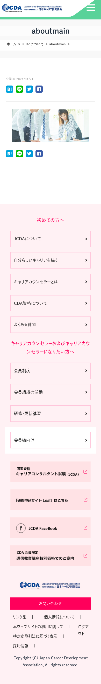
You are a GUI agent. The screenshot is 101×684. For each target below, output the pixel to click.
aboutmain (57, 44)
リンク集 (19, 617)
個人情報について (59, 617)
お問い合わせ (50, 603)
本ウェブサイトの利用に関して (38, 627)
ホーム (11, 44)
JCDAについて (33, 44)
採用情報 (20, 646)
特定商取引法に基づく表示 (35, 636)
